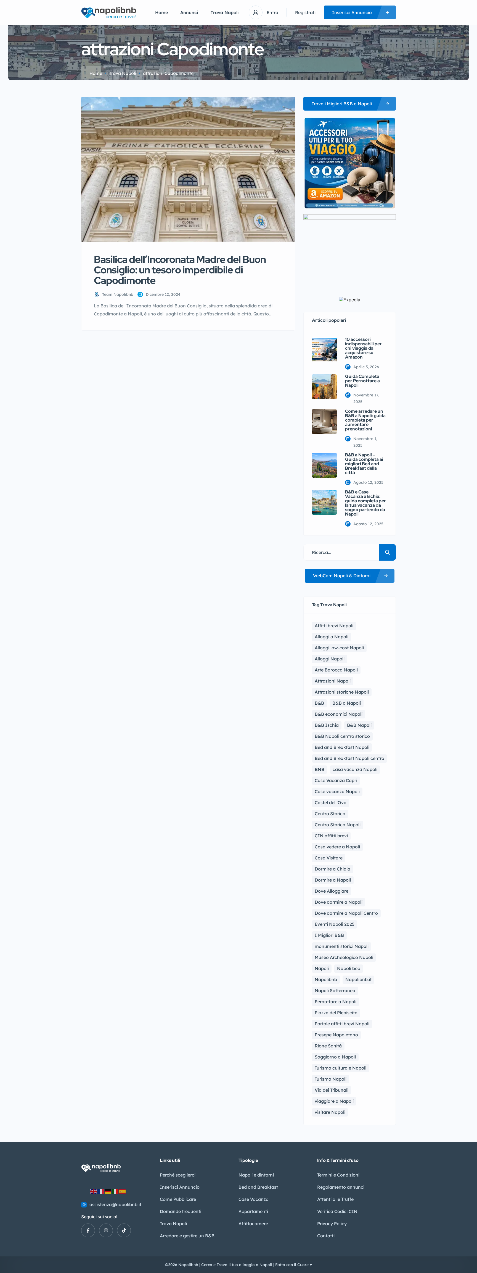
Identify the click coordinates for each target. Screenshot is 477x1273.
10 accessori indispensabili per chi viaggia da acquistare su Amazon (363, 348)
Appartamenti (253, 1211)
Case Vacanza (254, 1199)
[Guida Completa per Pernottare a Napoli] (324, 386)
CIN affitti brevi (331, 835)
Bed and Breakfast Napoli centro (349, 758)
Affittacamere (253, 1223)
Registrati (305, 12)
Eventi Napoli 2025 (334, 924)
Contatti (326, 1235)
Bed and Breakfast (258, 1187)
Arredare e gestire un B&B (187, 1235)
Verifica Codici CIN (337, 1211)
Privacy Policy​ (332, 1223)
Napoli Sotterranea (335, 990)
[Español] (122, 1191)
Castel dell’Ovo (330, 802)
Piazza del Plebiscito (336, 1012)
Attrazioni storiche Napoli (342, 692)
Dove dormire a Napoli (338, 902)
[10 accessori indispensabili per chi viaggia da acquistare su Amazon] (324, 349)
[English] (93, 1191)
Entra (272, 12)
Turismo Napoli (330, 1079)
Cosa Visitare (329, 858)
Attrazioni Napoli (333, 681)
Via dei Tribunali (331, 1090)
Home (161, 12)
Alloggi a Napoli (331, 636)
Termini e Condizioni (338, 1175)
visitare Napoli (330, 1112)
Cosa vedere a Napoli (337, 846)
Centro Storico (330, 813)
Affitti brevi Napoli (334, 625)
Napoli (322, 968)
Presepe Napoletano (336, 1034)
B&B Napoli (359, 725)
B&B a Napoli (346, 703)
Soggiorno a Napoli (335, 1057)
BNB (319, 769)
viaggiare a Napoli (334, 1101)
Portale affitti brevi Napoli (342, 1023)
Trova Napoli (225, 12)
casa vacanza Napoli (355, 769)
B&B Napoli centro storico (342, 736)
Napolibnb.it (358, 979)
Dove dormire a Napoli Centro (346, 913)
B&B (319, 703)
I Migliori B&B (329, 935)
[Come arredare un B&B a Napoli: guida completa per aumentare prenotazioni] (324, 421)
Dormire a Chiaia (332, 869)
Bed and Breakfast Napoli (342, 747)
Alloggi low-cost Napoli (339, 647)
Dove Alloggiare (331, 891)
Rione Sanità (328, 1046)
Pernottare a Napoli (335, 1001)
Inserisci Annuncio (180, 1187)
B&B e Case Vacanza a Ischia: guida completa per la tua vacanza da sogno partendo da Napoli (365, 503)
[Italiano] (115, 1191)
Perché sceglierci (177, 1175)
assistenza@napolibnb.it (115, 1204)
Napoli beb (348, 968)
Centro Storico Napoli (338, 824)
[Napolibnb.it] (110, 12)
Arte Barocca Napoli (336, 670)
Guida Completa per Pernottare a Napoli (362, 381)
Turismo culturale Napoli (340, 1068)
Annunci (189, 12)
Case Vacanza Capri (336, 780)
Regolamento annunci (340, 1187)
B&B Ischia (327, 725)
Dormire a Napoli (333, 880)
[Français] (101, 1191)
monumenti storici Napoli (342, 946)
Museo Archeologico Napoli (344, 957)
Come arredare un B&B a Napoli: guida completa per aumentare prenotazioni (365, 420)
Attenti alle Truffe (335, 1199)
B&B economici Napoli (338, 714)
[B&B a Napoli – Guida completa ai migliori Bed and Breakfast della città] (324, 465)
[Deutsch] (108, 1191)
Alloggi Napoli (329, 659)
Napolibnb (326, 979)
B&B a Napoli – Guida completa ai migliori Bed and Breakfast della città (364, 464)
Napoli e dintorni (256, 1175)
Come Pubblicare (178, 1199)
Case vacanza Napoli (337, 791)
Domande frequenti (180, 1211)
